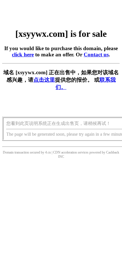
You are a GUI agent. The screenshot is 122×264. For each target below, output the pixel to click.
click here (23, 55)
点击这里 (44, 80)
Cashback (112, 152)
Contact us (96, 55)
